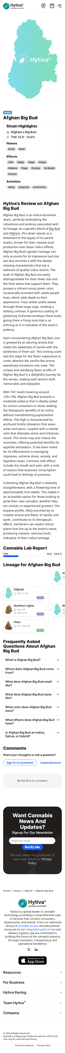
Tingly (24, 168)
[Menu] (60, 6)
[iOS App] (32, 960)
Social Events (39, 187)
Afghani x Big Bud (23, 132)
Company (11, 1013)
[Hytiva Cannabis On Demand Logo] (15, 6)
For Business (13, 982)
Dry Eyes (36, 168)
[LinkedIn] (36, 949)
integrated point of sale (41, 929)
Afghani (14, 233)
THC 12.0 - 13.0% (23, 137)
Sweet (22, 149)
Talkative (12, 168)
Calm (10, 162)
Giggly (20, 162)
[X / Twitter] (29, 949)
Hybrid (28, 891)
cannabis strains (28, 926)
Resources (12, 972)
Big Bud (54, 229)
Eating (11, 187)
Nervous (12, 174)
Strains (17, 891)
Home (6, 891)
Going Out (24, 187)
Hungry (42, 162)
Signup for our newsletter (32, 832)
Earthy (11, 149)
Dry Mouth (49, 168)
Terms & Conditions (24, 1045)
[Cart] (52, 6)
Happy (31, 162)
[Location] (43, 6)
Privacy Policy (43, 1045)
